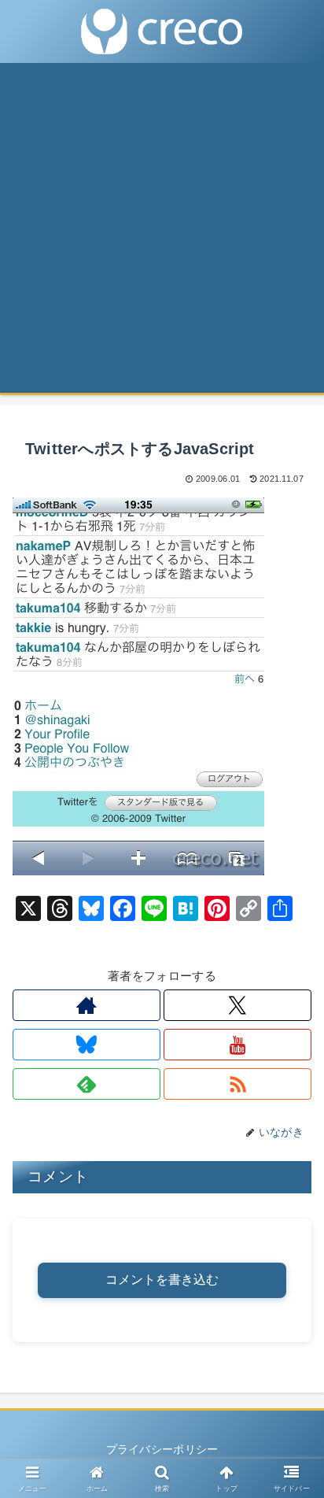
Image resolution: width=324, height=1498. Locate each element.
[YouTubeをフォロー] (237, 1044)
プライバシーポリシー (162, 1449)
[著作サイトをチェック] (86, 1005)
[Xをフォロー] (237, 1005)
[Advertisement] (162, 233)
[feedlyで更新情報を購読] (86, 1084)
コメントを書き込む (162, 1279)
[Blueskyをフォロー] (86, 1044)
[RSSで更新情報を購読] (237, 1084)
